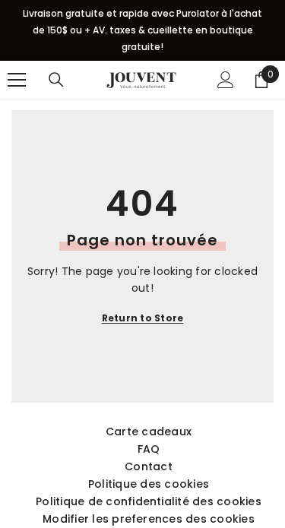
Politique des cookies (148, 484)
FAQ (149, 449)
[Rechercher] (56, 80)
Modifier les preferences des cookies (149, 518)
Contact (149, 466)
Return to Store (143, 317)
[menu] (17, 80)
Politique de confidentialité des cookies (148, 501)
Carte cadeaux (149, 431)
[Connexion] (225, 79)
